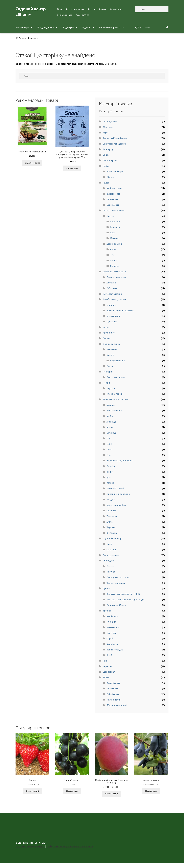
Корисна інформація (109, 27)
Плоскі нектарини (116, 377)
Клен (112, 232)
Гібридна (111, 621)
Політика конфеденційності (30, 846)
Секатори (111, 549)
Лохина (106, 338)
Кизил (106, 327)
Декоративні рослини (114, 210)
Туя (112, 254)
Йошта (110, 566)
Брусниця (111, 432)
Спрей (110, 638)
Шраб (109, 655)
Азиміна (111, 405)
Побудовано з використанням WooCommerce (70, 846)
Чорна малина (117, 360)
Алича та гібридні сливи (115, 138)
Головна (22, 38)
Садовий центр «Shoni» (31, 11)
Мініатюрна (113, 627)
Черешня (107, 666)
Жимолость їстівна (112, 293)
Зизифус (111, 466)
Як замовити (115, 9)
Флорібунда (112, 644)
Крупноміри (109, 332)
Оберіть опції (32, 791)
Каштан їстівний (115, 488)
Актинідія (111, 421)
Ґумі (109, 455)
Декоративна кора (116, 277)
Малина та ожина (111, 343)
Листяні (110, 215)
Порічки (111, 571)
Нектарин (108, 371)
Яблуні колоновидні (117, 705)
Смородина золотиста (118, 577)
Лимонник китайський (118, 493)
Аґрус (105, 132)
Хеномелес (112, 516)
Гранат (110, 449)
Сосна (113, 249)
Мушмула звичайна (116, 505)
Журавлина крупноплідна (120, 460)
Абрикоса (108, 127)
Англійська (112, 616)
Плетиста (111, 632)
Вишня (106, 154)
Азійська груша (114, 188)
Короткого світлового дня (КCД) (123, 593)
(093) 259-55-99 (82, 15)
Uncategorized (110, 121)
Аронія (110, 427)
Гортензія (115, 227)
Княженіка (112, 349)
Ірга (109, 477)
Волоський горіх (115, 171)
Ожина (110, 366)
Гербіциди (112, 304)
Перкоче (111, 388)
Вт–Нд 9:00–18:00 (64, 15)
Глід (108, 438)
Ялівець (114, 265)
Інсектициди (113, 316)
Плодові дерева (45, 27)
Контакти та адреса (75, 9)
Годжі (109, 443)
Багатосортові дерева (114, 143)
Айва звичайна (114, 410)
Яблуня (106, 677)
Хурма (110, 521)
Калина (110, 482)
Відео (59, 9)
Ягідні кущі (68, 27)
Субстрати (112, 288)
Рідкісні (86, 27)
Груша (106, 182)
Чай (105, 660)
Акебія (110, 416)
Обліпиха (111, 510)
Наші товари (22, 27)
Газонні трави (110, 160)
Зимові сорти (113, 193)
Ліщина (110, 177)
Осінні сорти (113, 204)
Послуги (91, 9)
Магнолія (114, 238)
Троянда (107, 610)
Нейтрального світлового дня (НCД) (125, 599)
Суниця (106, 588)
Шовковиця (109, 671)
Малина (110, 354)
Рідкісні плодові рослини (115, 399)
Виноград (108, 149)
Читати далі (72, 168)
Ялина (113, 260)
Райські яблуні (114, 699)
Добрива (111, 282)
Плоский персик (115, 393)
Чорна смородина (116, 582)
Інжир (110, 471)
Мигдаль (111, 499)
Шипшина (112, 532)
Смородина (108, 560)
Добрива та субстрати (114, 271)
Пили (109, 543)
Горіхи (106, 166)
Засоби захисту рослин (114, 299)
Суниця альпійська (116, 605)
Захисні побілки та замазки (120, 310)
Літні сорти (112, 199)
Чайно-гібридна (115, 649)
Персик (106, 382)
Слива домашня (111, 555)
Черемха (111, 527)
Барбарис (115, 221)
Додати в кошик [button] (32, 162)
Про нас (102, 9)
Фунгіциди (112, 321)
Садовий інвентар (112, 538)
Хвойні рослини (114, 243)
